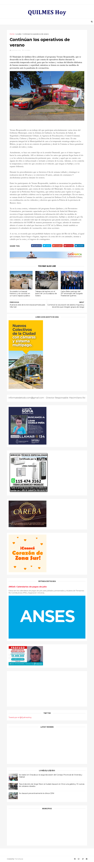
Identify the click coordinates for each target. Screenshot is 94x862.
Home (12, 34)
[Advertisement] (47, 689)
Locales (18, 34)
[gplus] (79, 859)
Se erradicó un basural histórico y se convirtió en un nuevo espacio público (20, 293)
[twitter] (83, 859)
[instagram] (75, 859)
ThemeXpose (19, 859)
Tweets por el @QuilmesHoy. (20, 717)
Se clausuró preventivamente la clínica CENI (36, 793)
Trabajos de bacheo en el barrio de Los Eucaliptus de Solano (46, 293)
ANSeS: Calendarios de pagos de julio (28, 587)
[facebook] (86, 859)
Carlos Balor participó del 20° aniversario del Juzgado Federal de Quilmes (72, 293)
